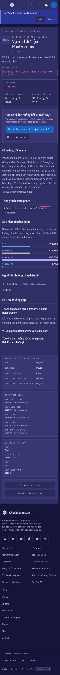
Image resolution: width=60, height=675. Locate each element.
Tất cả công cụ (38, 559)
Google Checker (39, 566)
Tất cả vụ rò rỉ (31, 490)
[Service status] (45, 543)
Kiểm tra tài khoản (10, 559)
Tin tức (5, 628)
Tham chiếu (7, 615)
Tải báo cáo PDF (19, 137)
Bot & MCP (36, 586)
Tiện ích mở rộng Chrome (43, 579)
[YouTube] (21, 543)
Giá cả (5, 601)
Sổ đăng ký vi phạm (11, 579)
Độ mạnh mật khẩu (11, 586)
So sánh (6, 608)
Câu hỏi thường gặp (11, 622)
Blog (4, 635)
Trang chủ (7, 31)
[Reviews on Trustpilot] (37, 543)
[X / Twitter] (13, 543)
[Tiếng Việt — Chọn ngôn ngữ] (46, 5)
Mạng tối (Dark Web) (12, 573)
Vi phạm (21, 31)
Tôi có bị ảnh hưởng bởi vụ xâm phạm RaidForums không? (23, 345)
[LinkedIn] (5, 543)
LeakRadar (7, 566)
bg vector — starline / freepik (18, 665)
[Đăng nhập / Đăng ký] (53, 5)
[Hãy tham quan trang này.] (39, 5)
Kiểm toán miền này (30, 498)
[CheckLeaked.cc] (11, 5)
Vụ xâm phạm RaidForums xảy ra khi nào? (25, 335)
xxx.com (16, 51)
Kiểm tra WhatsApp (40, 573)
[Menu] (4, 5)
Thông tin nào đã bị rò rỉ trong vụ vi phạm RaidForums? (24, 311)
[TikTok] (29, 543)
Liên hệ (5, 642)
